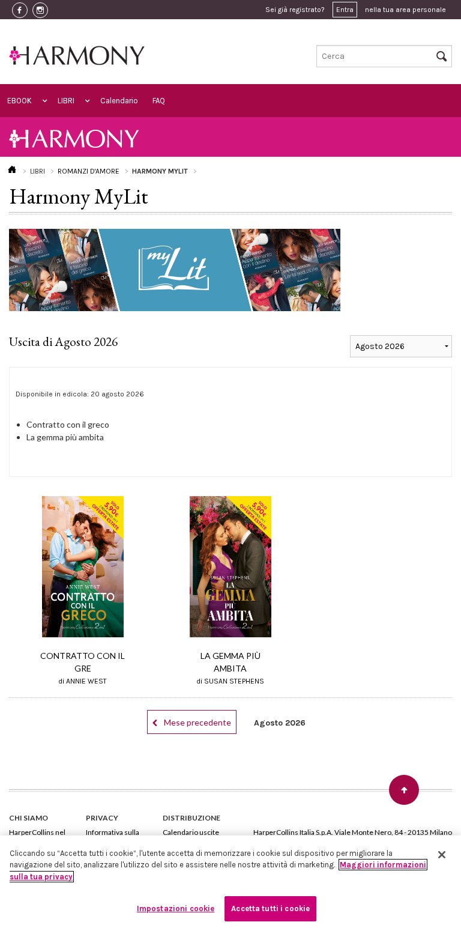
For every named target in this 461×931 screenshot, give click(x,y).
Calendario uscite (191, 832)
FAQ (158, 100)
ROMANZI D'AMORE (88, 171)
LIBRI (66, 100)
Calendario (119, 100)
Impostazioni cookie (175, 908)
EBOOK (19, 100)
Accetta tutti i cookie (270, 908)
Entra (345, 9)
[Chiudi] (442, 855)
